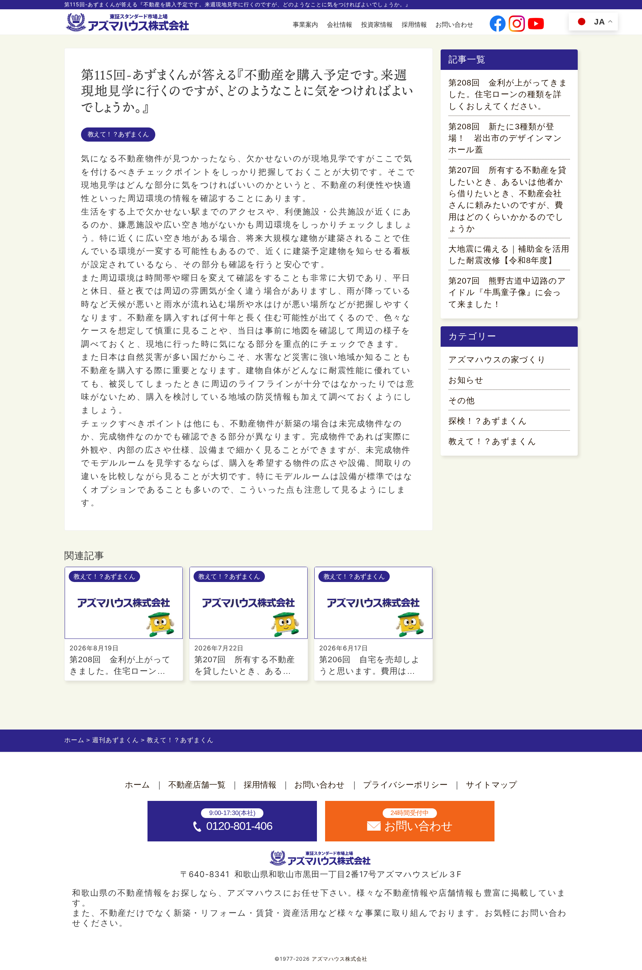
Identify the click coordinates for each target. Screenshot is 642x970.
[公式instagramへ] (517, 25)
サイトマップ (491, 784)
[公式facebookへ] (498, 25)
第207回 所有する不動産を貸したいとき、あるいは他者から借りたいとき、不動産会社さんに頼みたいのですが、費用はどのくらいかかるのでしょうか (507, 199)
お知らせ (466, 380)
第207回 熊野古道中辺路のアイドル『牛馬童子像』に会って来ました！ (507, 292)
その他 (461, 400)
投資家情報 (377, 24)
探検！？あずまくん (487, 421)
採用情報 (414, 24)
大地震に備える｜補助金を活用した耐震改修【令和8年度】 (509, 254)
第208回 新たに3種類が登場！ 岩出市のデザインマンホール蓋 (505, 138)
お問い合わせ (454, 24)
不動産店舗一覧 (197, 784)
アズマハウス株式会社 (339, 959)
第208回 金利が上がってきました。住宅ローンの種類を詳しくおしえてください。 (508, 94)
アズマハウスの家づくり (497, 359)
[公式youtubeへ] (536, 25)
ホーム (137, 784)
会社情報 (339, 24)
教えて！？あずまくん (118, 134)
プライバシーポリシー (405, 784)
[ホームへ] (128, 22)
